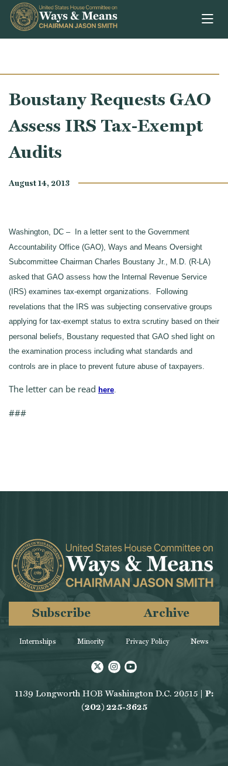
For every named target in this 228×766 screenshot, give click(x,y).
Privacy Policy (148, 641)
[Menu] (208, 19)
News (200, 641)
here (106, 389)
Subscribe (61, 612)
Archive (166, 612)
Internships (37, 641)
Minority (91, 641)
